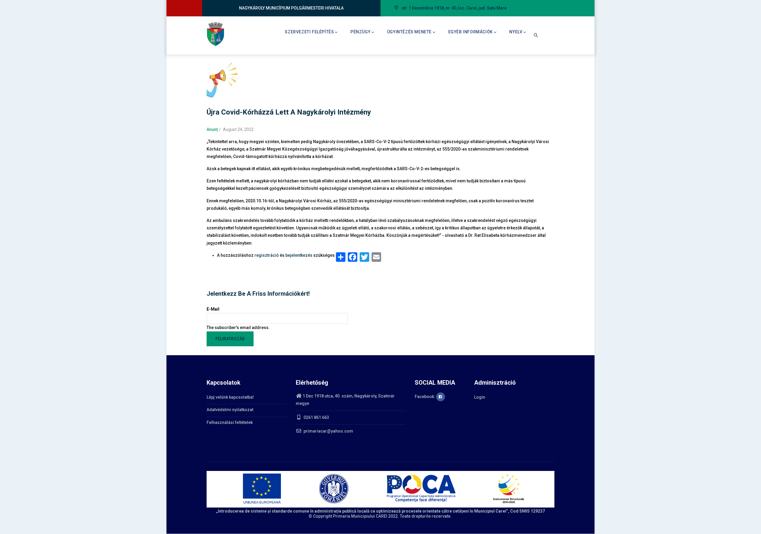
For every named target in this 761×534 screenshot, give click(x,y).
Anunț (212, 129)
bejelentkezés (298, 255)
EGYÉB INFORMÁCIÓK (470, 31)
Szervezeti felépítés (309, 31)
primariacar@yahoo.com (328, 431)
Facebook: (425, 396)
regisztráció (266, 255)
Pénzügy (360, 31)
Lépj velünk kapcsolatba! (230, 397)
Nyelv (515, 31)
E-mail (213, 309)
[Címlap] (215, 34)
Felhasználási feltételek (230, 422)
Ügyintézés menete (409, 31)
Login (479, 397)
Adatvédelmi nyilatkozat (230, 409)
